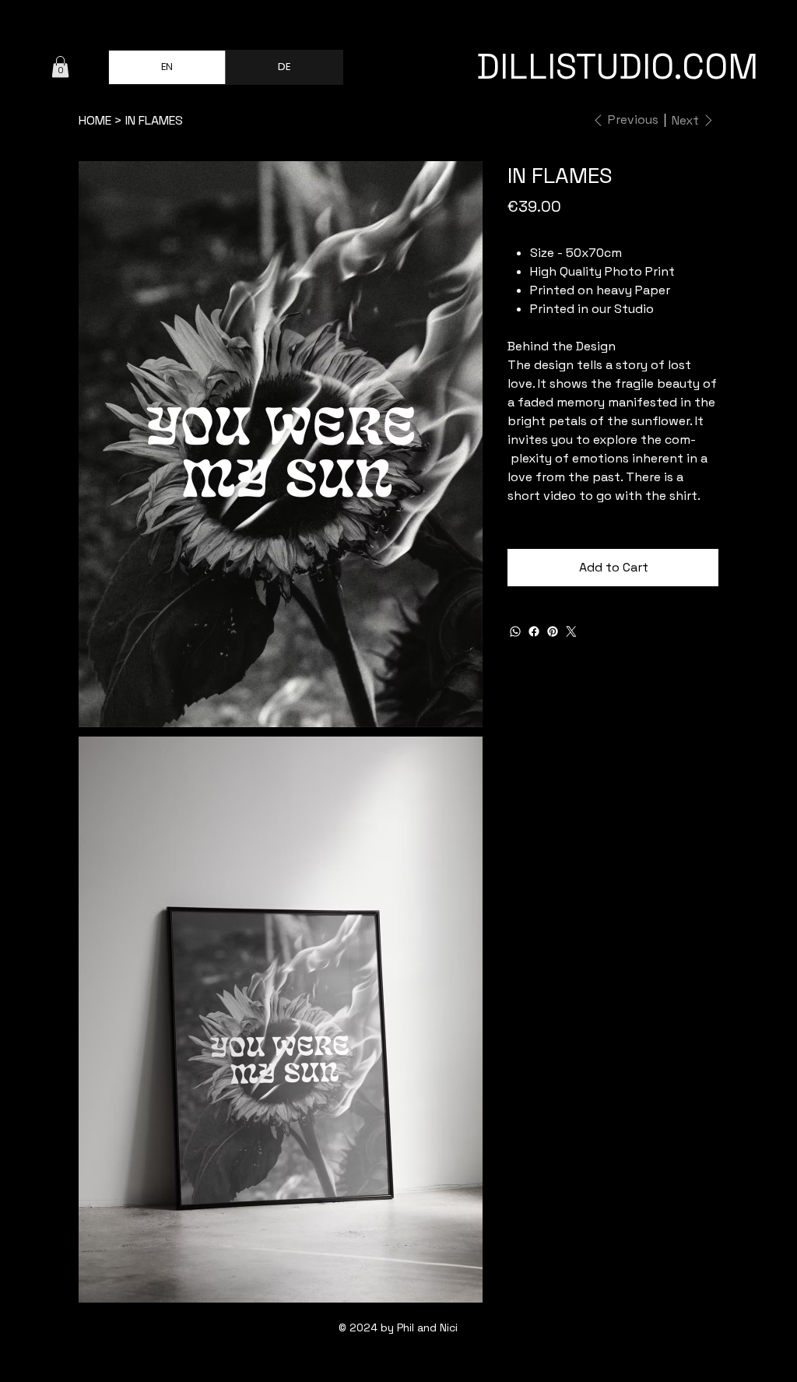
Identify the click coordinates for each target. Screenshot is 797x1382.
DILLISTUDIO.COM (617, 66)
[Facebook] (534, 631)
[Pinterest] (552, 631)
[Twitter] (571, 631)
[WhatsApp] (515, 631)
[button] (60, 66)
